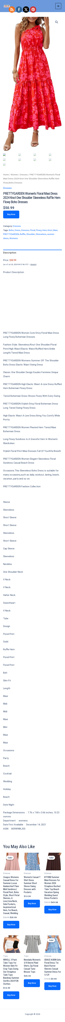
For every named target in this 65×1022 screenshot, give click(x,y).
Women (14, 174)
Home (6, 174)
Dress (17, 230)
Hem (44, 230)
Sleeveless (41, 234)
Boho (11, 230)
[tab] (32, 253)
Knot (50, 230)
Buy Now (11, 214)
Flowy (38, 230)
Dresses (24, 174)
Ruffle (22, 234)
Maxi (55, 230)
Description (9, 252)
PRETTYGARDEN (11, 234)
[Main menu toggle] (58, 6)
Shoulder (30, 234)
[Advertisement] (32, 304)
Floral (32, 230)
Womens (13, 238)
